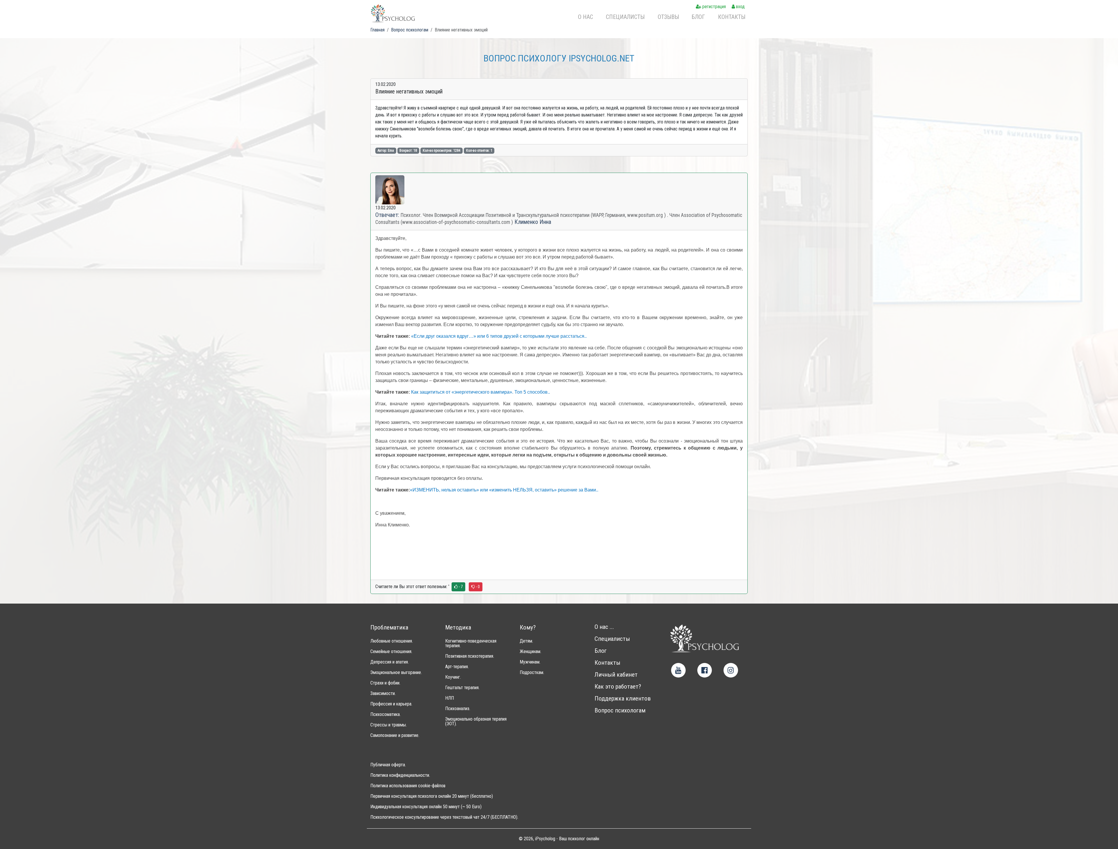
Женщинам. (530, 651)
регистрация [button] (713, 6)
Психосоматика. (385, 714)
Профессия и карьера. (391, 704)
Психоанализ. (457, 708)
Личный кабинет (616, 675)
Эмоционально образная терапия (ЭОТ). (476, 721)
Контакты (731, 16)
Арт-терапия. (457, 666)
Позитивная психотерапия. (469, 656)
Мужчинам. (530, 662)
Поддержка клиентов (623, 699)
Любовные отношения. (391, 641)
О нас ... (604, 627)
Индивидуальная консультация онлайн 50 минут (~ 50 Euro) (426, 806)
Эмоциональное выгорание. (396, 672)
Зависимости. (383, 693)
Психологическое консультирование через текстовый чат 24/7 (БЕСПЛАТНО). (444, 817)
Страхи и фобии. (385, 683)
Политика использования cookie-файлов (407, 785)
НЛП (449, 698)
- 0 (477, 586)
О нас (585, 16)
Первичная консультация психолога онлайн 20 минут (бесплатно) (431, 796)
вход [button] (740, 6)
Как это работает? (618, 687)
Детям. (526, 641)
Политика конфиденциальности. (400, 775)
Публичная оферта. (388, 765)
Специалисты (625, 16)
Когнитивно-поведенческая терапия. (470, 643)
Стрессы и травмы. (388, 725)
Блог (698, 16)
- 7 (460, 586)
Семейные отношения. (391, 651)
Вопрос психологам (620, 711)
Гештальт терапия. (462, 687)
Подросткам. (532, 672)
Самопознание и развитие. (394, 735)
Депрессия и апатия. (389, 662)
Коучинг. (453, 677)
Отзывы (668, 16)
